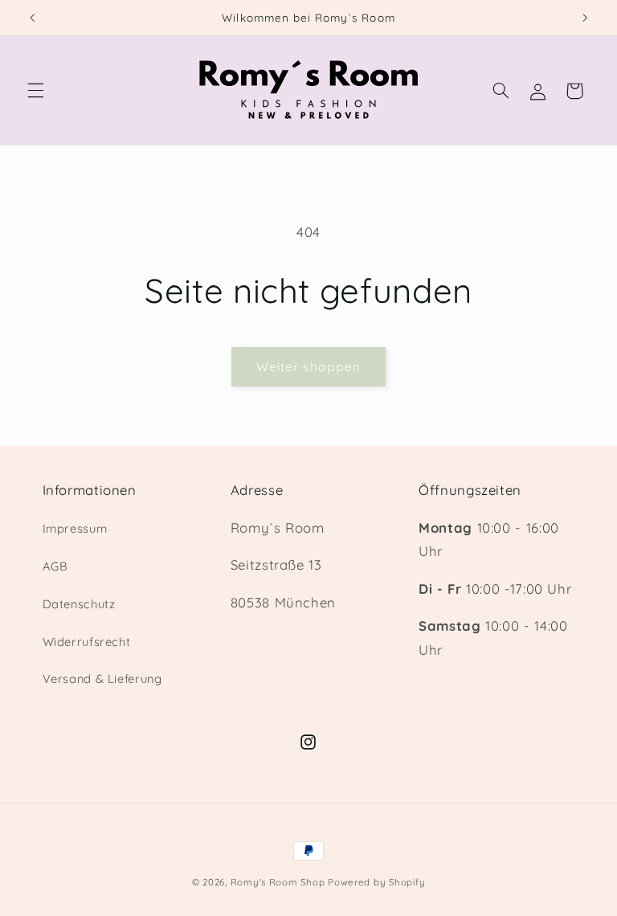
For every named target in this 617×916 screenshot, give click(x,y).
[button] (35, 90)
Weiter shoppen (308, 366)
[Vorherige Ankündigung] (32, 17)
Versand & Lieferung (102, 678)
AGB (55, 566)
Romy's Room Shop (278, 882)
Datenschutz (79, 603)
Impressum (75, 528)
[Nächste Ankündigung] (585, 17)
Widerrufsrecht (87, 641)
